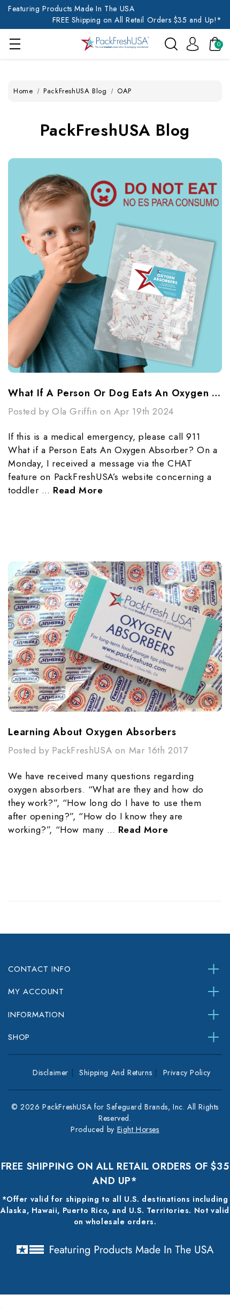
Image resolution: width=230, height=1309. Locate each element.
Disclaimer (50, 1072)
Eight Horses (138, 1129)
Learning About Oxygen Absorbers (92, 732)
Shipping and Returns (115, 1072)
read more (78, 490)
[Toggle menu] (14, 43)
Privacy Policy (187, 1072)
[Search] (171, 43)
